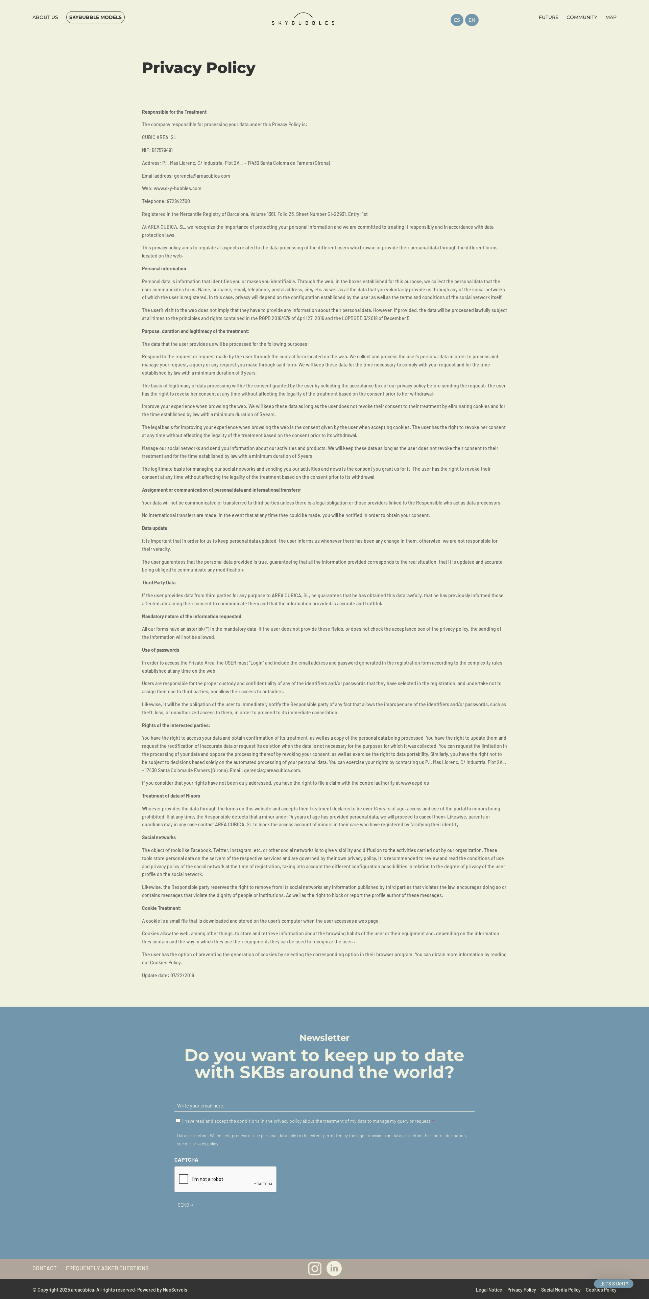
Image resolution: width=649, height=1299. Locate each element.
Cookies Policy (601, 1290)
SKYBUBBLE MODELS (95, 17)
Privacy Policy (521, 1290)
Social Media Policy (561, 1290)
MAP (611, 17)
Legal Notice (489, 1290)
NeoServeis (175, 1290)
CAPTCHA (186, 1159)
